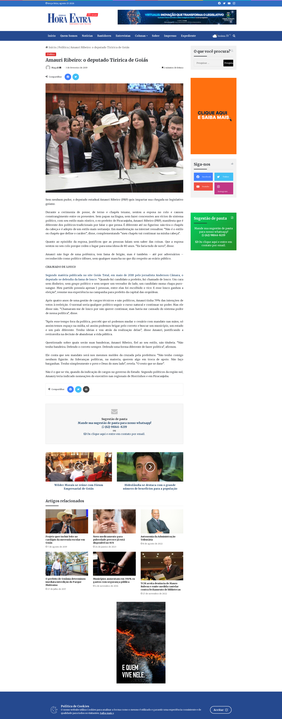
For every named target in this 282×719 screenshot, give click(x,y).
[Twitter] (75, 77)
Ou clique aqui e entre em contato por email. (115, 434)
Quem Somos (68, 35)
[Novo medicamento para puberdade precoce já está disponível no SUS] (114, 521)
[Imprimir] (86, 389)
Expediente (188, 35)
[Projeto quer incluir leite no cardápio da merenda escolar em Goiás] (67, 521)
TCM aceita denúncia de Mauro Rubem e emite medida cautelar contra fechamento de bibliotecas (161, 586)
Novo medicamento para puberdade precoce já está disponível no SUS (109, 539)
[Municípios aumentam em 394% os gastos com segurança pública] (114, 564)
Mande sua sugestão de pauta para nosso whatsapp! (213, 232)
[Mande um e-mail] (60, 67)
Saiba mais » (107, 713)
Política (63, 47)
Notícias (87, 35)
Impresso (170, 35)
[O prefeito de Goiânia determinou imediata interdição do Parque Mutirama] (67, 564)
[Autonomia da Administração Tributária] (162, 521)
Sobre (155, 35)
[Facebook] (68, 77)
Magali (55, 67)
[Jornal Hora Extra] (72, 18)
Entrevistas (123, 35)
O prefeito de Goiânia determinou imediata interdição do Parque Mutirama (66, 581)
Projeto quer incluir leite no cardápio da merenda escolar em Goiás (65, 539)
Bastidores (104, 35)
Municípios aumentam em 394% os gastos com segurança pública (114, 580)
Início (52, 35)
